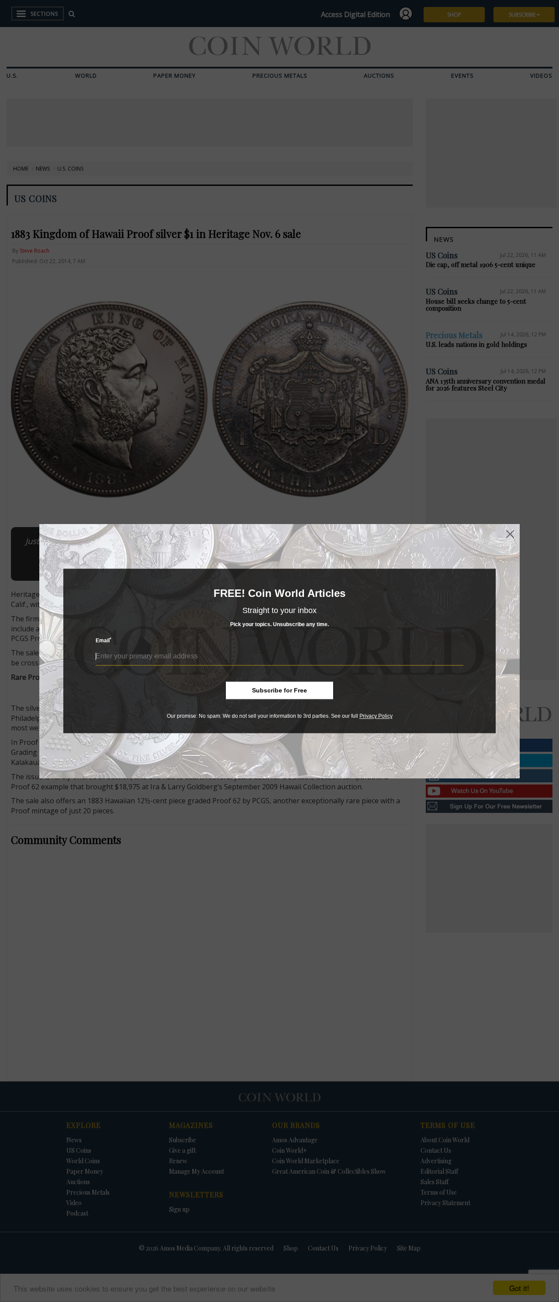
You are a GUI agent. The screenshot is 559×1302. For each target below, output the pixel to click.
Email (103, 640)
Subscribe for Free (279, 690)
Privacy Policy (376, 716)
